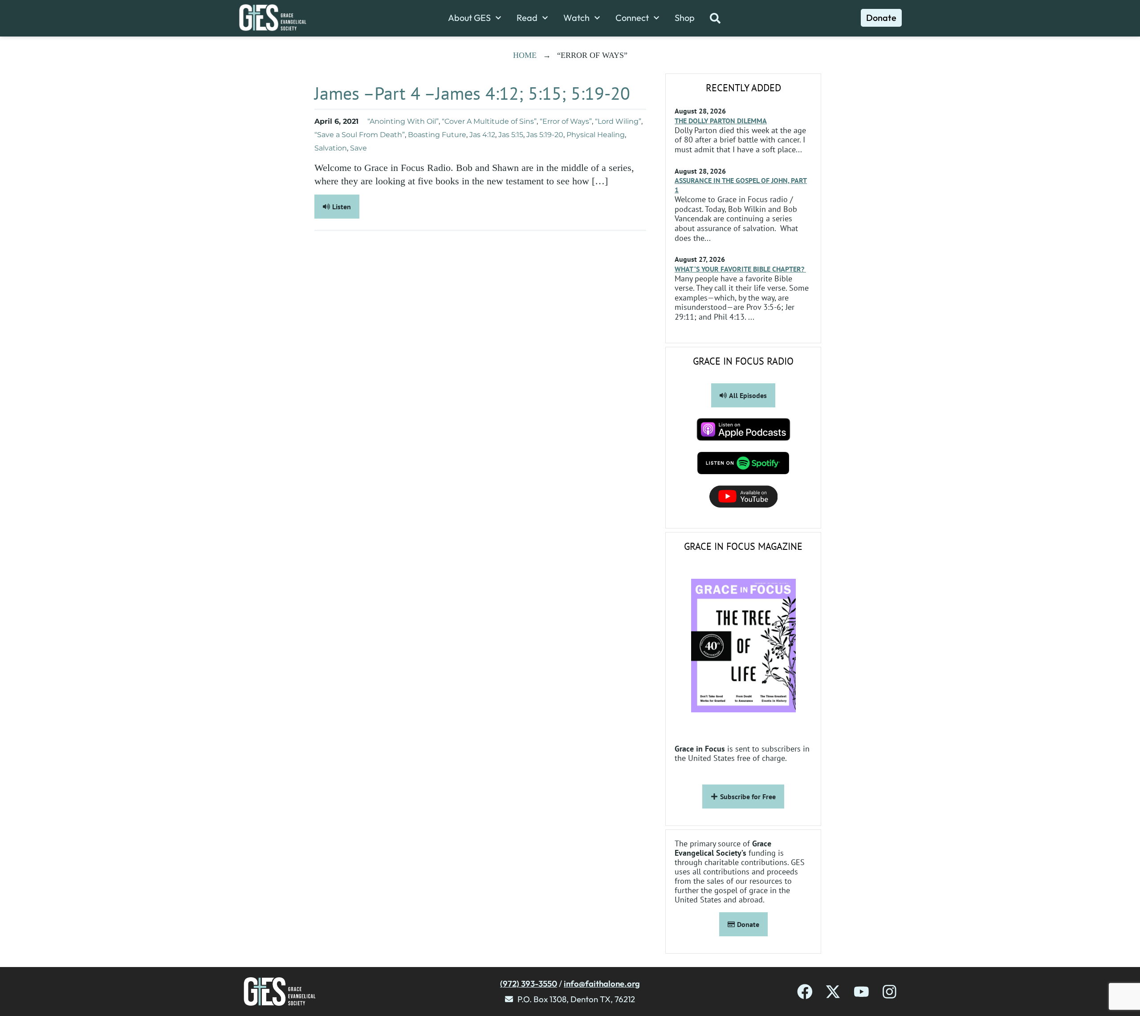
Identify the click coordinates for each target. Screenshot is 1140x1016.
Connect (632, 17)
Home (525, 55)
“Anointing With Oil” (403, 121)
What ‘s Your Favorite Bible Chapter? (740, 268)
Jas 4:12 (482, 134)
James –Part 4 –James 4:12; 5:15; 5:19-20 (472, 93)
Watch (576, 17)
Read (527, 17)
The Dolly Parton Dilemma (721, 120)
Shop (685, 17)
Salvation (330, 148)
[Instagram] (889, 992)
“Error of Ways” (566, 121)
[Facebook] (805, 992)
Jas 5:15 (510, 134)
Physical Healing (595, 134)
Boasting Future (437, 134)
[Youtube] (861, 992)
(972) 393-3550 (528, 983)
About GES (469, 17)
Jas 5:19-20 (544, 134)
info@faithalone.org (602, 983)
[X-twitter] (833, 992)
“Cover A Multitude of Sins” (489, 121)
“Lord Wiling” (618, 121)
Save (358, 148)
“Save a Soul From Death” (359, 134)
